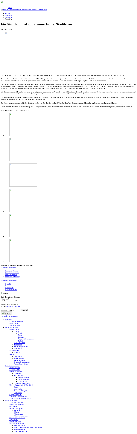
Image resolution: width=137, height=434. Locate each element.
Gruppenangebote (15, 395)
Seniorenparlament (20, 429)
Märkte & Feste (14, 368)
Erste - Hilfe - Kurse (20, 431)
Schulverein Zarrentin (21, 416)
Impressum (9, 286)
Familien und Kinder (16, 408)
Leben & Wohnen (11, 275)
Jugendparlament (19, 360)
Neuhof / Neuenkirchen (26, 339)
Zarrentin (8, 13)
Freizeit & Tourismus (12, 273)
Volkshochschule (19, 425)
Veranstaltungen (14, 325)
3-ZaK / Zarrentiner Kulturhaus (20, 398)
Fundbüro (17, 352)
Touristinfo (17, 373)
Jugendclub (17, 410)
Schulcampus (18, 414)
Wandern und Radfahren (22, 383)
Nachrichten (9, 17)
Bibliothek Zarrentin (16, 321)
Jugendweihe (13, 420)
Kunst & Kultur (14, 370)
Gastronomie (18, 393)
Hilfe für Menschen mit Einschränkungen (28, 427)
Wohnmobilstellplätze (21, 391)
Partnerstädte (18, 345)
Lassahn (21, 337)
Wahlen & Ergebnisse (21, 364)
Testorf (20, 341)
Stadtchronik (18, 348)
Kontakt (8, 284)
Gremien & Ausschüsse (22, 362)
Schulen (16, 412)
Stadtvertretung (19, 358)
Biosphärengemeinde (21, 346)
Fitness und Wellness (16, 404)
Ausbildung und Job (16, 402)
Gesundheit (13, 406)
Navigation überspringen (9, 267)
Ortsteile (16, 331)
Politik (11, 354)
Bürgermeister (18, 356)
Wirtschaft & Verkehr (12, 277)
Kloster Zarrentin (24, 377)
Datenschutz (9, 288)
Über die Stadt (14, 329)
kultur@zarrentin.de (13, 306)
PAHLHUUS (22, 381)
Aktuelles (8, 15)
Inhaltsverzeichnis (11, 290)
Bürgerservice (14, 350)
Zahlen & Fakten (19, 343)
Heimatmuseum (23, 379)
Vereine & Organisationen (18, 397)
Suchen (24, 310)
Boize (20, 335)
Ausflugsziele (18, 375)
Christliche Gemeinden (17, 418)
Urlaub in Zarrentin (15, 372)
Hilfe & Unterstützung (17, 423)
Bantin (20, 333)
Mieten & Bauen (15, 422)
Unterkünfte (18, 389)
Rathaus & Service (11, 271)
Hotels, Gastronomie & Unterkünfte (21, 385)
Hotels (16, 387)
